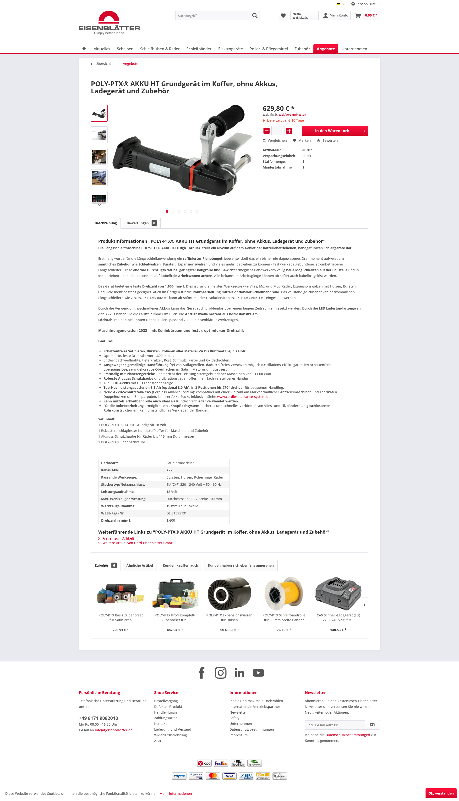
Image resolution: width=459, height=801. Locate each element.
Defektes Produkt (168, 706)
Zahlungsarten (166, 718)
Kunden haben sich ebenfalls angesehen (241, 565)
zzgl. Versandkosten (292, 115)
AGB (157, 741)
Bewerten (330, 140)
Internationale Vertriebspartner (255, 706)
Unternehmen (241, 723)
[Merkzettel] (283, 15)
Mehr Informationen (175, 793)
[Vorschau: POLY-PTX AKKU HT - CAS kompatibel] (99, 199)
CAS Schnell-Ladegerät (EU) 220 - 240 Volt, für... (338, 617)
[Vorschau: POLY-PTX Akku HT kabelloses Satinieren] (99, 134)
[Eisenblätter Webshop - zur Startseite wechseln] (116, 23)
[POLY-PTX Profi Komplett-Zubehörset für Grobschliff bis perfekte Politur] (175, 593)
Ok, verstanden (441, 793)
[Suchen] (255, 15)
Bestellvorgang (166, 701)
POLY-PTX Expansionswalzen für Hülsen (229, 617)
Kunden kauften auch (180, 565)
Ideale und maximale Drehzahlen (256, 701)
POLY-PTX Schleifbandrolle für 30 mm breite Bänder (283, 617)
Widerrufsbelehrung (170, 735)
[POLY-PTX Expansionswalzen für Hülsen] (229, 593)
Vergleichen (277, 140)
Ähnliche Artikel (139, 565)
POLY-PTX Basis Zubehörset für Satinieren (120, 617)
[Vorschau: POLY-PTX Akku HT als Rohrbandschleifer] (99, 177)
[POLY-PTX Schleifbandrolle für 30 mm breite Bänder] (284, 593)
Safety (234, 718)
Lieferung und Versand (172, 729)
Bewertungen (141, 223)
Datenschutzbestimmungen (252, 729)
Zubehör (105, 565)
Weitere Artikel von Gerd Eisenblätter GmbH (137, 543)
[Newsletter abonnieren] (372, 725)
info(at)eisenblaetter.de (113, 730)
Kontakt (160, 723)
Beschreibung (106, 223)
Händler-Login (165, 712)
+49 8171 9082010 (98, 718)
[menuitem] (217, 15)
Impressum (239, 735)
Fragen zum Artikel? (118, 538)
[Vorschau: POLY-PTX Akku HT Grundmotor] (99, 113)
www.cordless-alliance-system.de (243, 396)
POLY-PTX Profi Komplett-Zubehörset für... (175, 617)
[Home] (84, 48)
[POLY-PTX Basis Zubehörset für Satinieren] (120, 593)
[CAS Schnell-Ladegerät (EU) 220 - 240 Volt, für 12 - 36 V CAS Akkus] (338, 593)
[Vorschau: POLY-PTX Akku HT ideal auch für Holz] (99, 156)
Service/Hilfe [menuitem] (366, 4)
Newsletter (238, 712)
